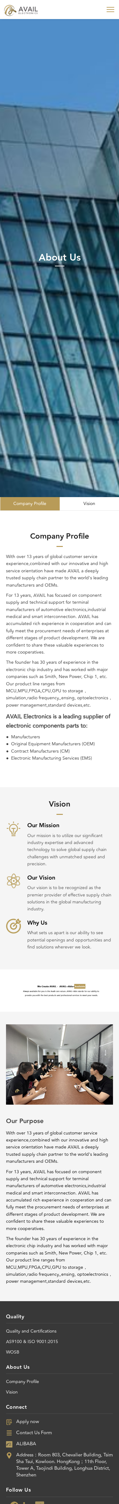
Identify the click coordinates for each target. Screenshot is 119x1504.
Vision (12, 1392)
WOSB (12, 1352)
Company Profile (22, 1381)
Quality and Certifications (31, 1331)
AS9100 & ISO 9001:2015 (32, 1341)
